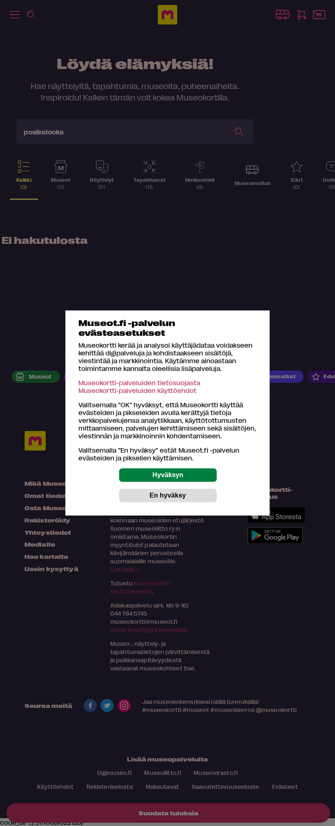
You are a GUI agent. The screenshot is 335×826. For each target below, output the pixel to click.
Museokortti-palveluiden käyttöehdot (137, 390)
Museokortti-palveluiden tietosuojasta (139, 382)
